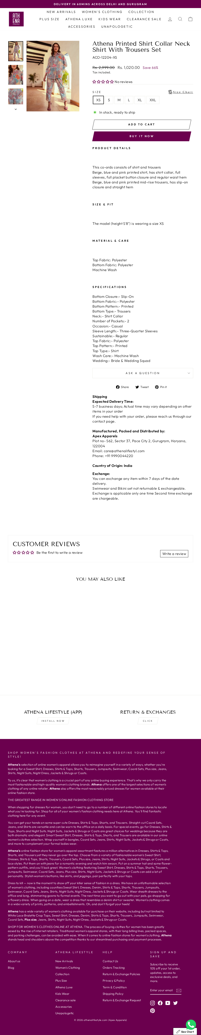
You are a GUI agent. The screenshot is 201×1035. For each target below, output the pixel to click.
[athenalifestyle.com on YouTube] (167, 1002)
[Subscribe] (178, 990)
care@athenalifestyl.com (124, 451)
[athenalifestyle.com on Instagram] (152, 1002)
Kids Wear (110, 19)
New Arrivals (61, 12)
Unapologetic (117, 26)
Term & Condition (115, 987)
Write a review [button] (174, 553)
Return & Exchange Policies (121, 974)
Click (148, 720)
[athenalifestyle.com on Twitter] (175, 1002)
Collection (141, 12)
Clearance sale (144, 19)
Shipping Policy (113, 994)
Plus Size (49, 19)
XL (140, 100)
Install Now (53, 720)
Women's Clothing (102, 12)
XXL (153, 100)
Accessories (81, 26)
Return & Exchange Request (122, 1000)
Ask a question (143, 373)
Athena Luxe (79, 19)
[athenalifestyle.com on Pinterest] (152, 1010)
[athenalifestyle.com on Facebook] (160, 1002)
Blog (11, 967)
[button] (103, 81)
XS (98, 100)
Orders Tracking (114, 967)
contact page (103, 421)
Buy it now (142, 136)
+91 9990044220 (119, 456)
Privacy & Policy (114, 980)
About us (14, 961)
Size (142, 92)
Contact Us (110, 961)
